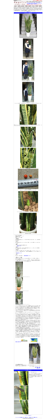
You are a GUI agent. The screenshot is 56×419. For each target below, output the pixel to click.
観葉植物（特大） (27, 417)
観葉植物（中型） (31, 417)
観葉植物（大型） (22, 417)
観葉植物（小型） (35, 417)
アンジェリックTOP (17, 417)
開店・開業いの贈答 (37, 367)
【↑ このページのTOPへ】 (28, 415)
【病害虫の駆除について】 (27, 255)
